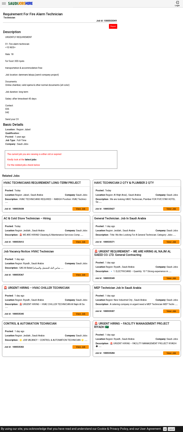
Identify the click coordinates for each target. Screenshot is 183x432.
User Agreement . (151, 428)
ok (165, 429)
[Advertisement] (152, 91)
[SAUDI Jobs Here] (20, 5)
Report (113, 26)
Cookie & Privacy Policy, (113, 428)
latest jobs (30, 159)
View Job (80, 209)
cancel (171, 429)
